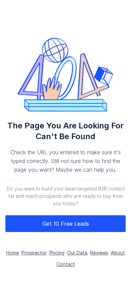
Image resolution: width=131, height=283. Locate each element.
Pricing (56, 253)
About (118, 253)
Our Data (77, 253)
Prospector (34, 253)
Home (12, 253)
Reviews (99, 253)
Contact (65, 264)
